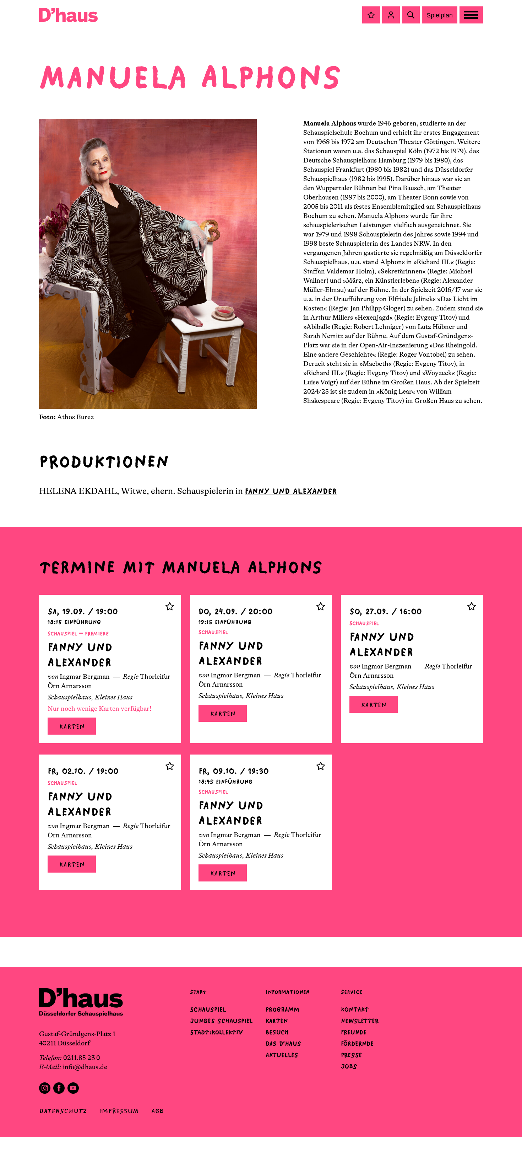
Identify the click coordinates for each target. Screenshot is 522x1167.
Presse (351, 1055)
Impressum (119, 1111)
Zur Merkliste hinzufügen (169, 606)
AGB (157, 1111)
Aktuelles (282, 1055)
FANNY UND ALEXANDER (291, 491)
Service (352, 992)
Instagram (44, 1088)
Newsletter (360, 1021)
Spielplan (439, 15)
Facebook (59, 1088)
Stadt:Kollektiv (216, 1032)
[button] (371, 14)
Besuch (277, 1032)
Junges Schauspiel (221, 1021)
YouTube (73, 1088)
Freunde (353, 1032)
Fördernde (357, 1043)
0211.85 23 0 (81, 1058)
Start (198, 992)
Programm (282, 1009)
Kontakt (355, 1009)
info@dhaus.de (85, 1067)
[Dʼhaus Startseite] (68, 14)
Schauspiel (208, 1009)
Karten (72, 726)
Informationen (287, 992)
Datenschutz (63, 1111)
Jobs (349, 1066)
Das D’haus (283, 1043)
